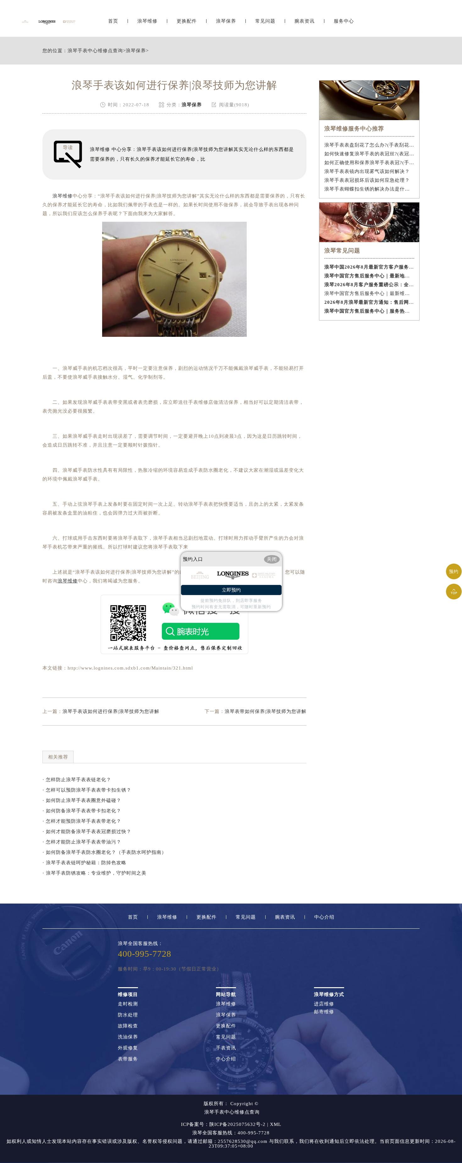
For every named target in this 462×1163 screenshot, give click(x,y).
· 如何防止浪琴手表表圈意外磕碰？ (81, 800)
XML (275, 1124)
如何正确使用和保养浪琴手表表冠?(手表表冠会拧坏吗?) (369, 162)
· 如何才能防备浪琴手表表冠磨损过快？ (86, 831)
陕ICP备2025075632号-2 (237, 1124)
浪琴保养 (226, 21)
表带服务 (128, 1059)
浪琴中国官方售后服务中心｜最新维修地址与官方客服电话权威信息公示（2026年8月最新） (369, 293)
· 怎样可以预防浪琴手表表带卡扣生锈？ (86, 790)
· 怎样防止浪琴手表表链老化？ (76, 779)
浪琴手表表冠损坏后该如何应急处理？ (367, 180)
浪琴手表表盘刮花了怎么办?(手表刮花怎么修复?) (369, 144)
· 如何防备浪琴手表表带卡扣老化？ (81, 810)
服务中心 (344, 21)
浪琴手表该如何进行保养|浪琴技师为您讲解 (111, 711)
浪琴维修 (147, 21)
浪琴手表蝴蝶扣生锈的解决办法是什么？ (369, 189)
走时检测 (128, 1004)
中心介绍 (324, 917)
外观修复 (128, 1048)
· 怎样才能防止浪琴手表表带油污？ (81, 841)
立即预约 (231, 590)
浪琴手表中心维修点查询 (95, 50)
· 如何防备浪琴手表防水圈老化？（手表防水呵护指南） (104, 852)
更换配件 (187, 21)
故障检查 (128, 1026)
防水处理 (128, 1015)
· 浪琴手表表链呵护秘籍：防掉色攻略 (84, 862)
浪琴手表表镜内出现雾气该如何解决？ (367, 171)
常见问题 (265, 21)
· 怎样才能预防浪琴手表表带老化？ (81, 821)
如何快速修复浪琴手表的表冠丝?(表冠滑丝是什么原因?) (369, 153)
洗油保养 (128, 1037)
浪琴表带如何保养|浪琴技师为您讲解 (265, 711)
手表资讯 (226, 1048)
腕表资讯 (304, 21)
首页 (113, 21)
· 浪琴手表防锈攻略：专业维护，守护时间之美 (94, 873)
